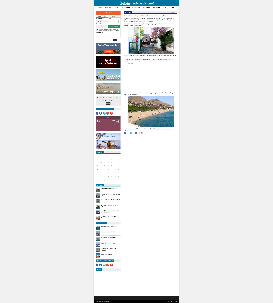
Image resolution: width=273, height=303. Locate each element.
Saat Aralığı (99, 23)
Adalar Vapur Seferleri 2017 (108, 232)
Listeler (114, 16)
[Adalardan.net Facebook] (97, 112)
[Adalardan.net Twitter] (104, 112)
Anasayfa (167, 301)
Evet (105, 100)
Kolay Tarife (102, 16)
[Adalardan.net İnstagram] (101, 112)
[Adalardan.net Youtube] (111, 112)
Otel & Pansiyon (126, 7)
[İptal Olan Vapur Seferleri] (108, 56)
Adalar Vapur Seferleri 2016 (108, 243)
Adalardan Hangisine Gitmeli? (109, 226)
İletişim (176, 301)
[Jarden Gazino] (108, 133)
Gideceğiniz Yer (100, 18)
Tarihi (109, 18)
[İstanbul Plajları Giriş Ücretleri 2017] (108, 70)
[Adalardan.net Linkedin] (101, 264)
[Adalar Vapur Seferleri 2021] (108, 43)
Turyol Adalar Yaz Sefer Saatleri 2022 (110, 199)
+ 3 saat (104, 23)
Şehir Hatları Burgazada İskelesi (109, 188)
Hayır (112, 100)
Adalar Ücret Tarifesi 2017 (107, 254)
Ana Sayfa (173, 12)
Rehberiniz (171, 7)
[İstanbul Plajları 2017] (108, 83)
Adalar (171, 301)
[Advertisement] (108, 282)
